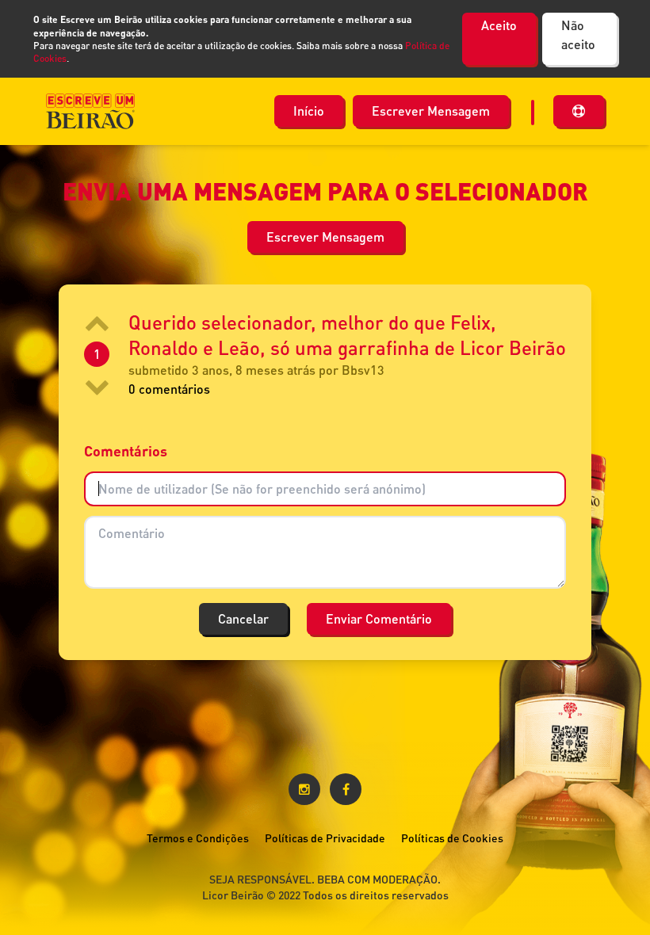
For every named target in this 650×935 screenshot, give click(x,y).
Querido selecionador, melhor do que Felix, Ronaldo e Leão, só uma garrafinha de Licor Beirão (347, 335)
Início (308, 110)
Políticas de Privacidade (325, 838)
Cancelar (243, 618)
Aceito (499, 24)
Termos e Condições (198, 838)
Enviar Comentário (379, 618)
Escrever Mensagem (431, 110)
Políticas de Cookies (452, 838)
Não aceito (578, 34)
